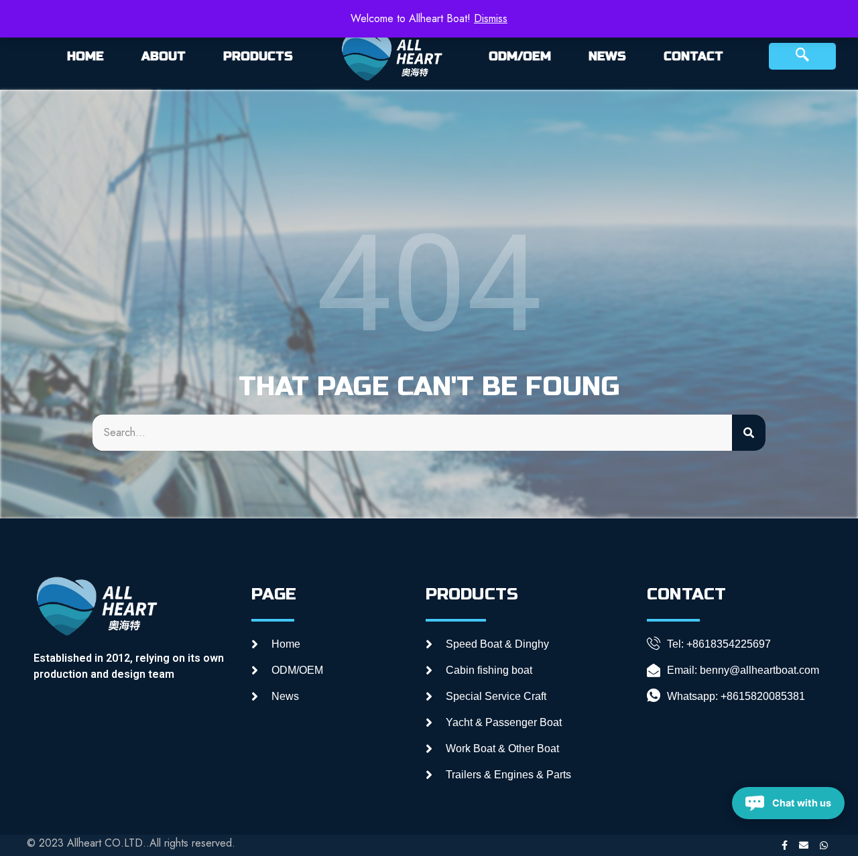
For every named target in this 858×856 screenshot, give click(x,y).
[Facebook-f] (784, 845)
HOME (85, 56)
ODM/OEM (520, 56)
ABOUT (163, 56)
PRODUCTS (258, 56)
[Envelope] (803, 845)
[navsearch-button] (802, 56)
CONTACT (693, 56)
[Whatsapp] (823, 845)
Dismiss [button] (490, 18)
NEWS (607, 56)
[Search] (748, 433)
